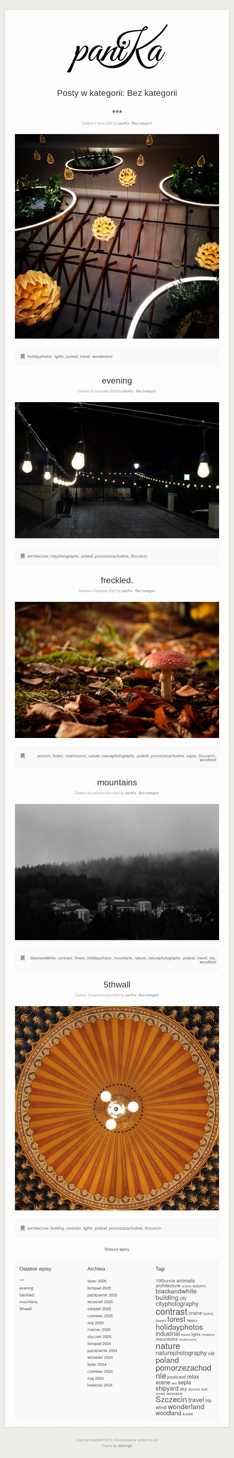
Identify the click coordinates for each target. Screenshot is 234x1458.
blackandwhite (42, 958)
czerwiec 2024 (100, 1371)
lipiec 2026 (96, 1281)
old (211, 1353)
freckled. (117, 580)
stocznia (194, 1389)
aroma (186, 1286)
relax (193, 1376)
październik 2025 (102, 1295)
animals (185, 1280)
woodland (208, 759)
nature (93, 755)
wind (161, 1407)
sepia (191, 755)
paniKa (123, 123)
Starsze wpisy (117, 1249)
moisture (208, 1334)
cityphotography (65, 556)
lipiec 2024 (96, 1364)
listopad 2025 (99, 1288)
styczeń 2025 (99, 1336)
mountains (117, 782)
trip (212, 958)
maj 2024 (95, 1378)
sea (174, 1383)
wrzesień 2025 (100, 1301)
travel (85, 356)
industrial (168, 1333)
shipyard (167, 1387)
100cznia (165, 1280)
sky (183, 1388)
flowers (161, 1320)
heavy (192, 1320)
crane (195, 1312)
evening (117, 380)
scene (163, 1382)
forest (58, 755)
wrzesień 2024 (100, 1357)
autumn (43, 755)
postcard (176, 1376)
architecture (37, 556)
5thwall (117, 984)
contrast (65, 958)
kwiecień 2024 (99, 1385)
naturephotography (118, 755)
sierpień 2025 (99, 1308)
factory (208, 1313)
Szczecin (139, 556)
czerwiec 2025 (100, 1315)
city (183, 1297)
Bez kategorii (142, 123)
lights (59, 356)
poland (72, 356)
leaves (185, 1334)
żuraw (188, 1413)
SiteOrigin (125, 1445)
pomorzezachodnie (111, 556)
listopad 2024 (99, 1343)
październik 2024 (102, 1350)
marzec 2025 (98, 1329)
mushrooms (75, 755)
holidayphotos (39, 356)
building (57, 1228)
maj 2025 (95, 1322)
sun (204, 1389)
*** (117, 113)
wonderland (102, 356)
